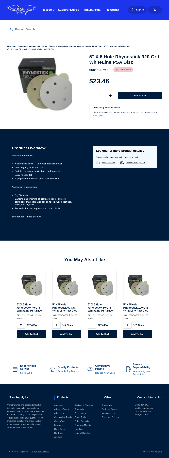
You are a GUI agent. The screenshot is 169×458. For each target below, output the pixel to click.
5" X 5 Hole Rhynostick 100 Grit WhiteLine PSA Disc (135, 307)
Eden (159, 452)
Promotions (112, 9)
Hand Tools (59, 429)
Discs (67, 46)
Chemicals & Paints (63, 417)
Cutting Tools (60, 421)
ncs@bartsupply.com (135, 162)
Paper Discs (77, 46)
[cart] (155, 10)
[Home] (21, 10)
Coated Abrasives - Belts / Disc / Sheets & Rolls (40, 46)
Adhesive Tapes (61, 409)
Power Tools (80, 417)
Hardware (58, 433)
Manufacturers (92, 9)
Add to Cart (140, 95)
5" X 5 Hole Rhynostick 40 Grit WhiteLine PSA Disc (29, 307)
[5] (31, 287)
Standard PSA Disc (93, 46)
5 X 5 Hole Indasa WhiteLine (117, 46)
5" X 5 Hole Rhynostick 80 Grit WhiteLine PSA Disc (100, 307)
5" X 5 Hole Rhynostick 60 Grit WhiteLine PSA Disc (64, 307)
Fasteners (58, 425)
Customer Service (68, 9)
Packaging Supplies (84, 405)
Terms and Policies (110, 417)
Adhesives (59, 413)
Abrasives (12, 46)
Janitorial (58, 437)
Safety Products (82, 421)
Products (46, 9)
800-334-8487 (108, 162)
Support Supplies (82, 433)
